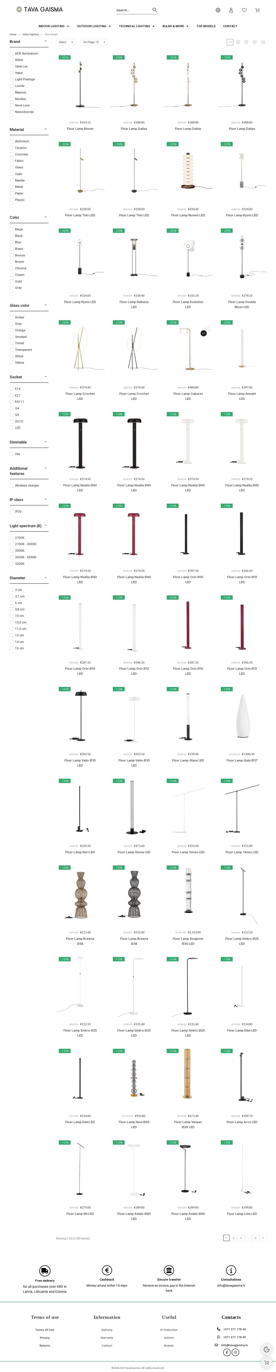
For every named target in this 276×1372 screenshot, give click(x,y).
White (19, 356)
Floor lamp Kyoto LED (242, 215)
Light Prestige (25, 79)
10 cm (19, 616)
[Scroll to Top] (266, 1362)
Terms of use (44, 1330)
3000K (19, 550)
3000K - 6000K (25, 557)
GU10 (19, 421)
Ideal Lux (21, 66)
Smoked (21, 337)
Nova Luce (22, 105)
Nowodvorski (24, 112)
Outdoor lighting (91, 26)
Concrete (21, 154)
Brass (19, 249)
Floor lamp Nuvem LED (188, 215)
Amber (19, 317)
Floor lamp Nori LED (80, 852)
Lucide (19, 86)
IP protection (169, 1330)
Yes (17, 454)
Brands (169, 1345)
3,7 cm (20, 596)
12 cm (19, 635)
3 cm (18, 590)
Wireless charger (27, 485)
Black (19, 236)
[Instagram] (235, 1352)
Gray (18, 288)
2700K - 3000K (25, 544)
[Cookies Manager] (266, 1349)
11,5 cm (20, 629)
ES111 (19, 402)
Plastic (20, 200)
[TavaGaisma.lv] (39, 10)
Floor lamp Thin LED (80, 215)
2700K (19, 538)
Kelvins (169, 1337)
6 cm (18, 603)
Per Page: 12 (91, 42)
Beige (19, 229)
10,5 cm (20, 622)
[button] (45, 41)
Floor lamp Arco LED (242, 1122)
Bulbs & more (173, 26)
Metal (19, 187)
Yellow (19, 362)
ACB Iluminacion (26, 53)
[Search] (155, 10)
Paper (19, 193)
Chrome (20, 268)
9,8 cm (20, 609)
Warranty (107, 1337)
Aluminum (22, 141)
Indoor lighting (52, 26)
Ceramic (21, 148)
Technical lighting (134, 26)
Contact (230, 26)
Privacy (45, 1337)
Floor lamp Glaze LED (188, 760)
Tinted (19, 343)
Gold (18, 281)
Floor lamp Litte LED (242, 1214)
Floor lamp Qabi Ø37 (242, 760)
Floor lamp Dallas (134, 129)
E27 (17, 395)
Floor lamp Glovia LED (134, 852)
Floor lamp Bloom (80, 129)
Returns (45, 1345)
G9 (17, 415)
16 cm (19, 648)
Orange (20, 330)
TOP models (206, 26)
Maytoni (20, 92)
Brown (19, 262)
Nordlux (20, 99)
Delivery (107, 1330)
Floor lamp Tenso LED (188, 852)
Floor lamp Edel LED (242, 1030)
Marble (20, 180)
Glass (19, 167)
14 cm (19, 642)
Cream (19, 275)
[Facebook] (227, 1352)
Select (62, 42)
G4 (17, 408)
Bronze (20, 255)
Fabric (19, 161)
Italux (19, 73)
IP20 (18, 511)
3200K (19, 564)
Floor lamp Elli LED (80, 1214)
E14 (17, 389)
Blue (18, 242)
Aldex (19, 60)
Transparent (23, 350)
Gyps (18, 174)
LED (17, 428)
